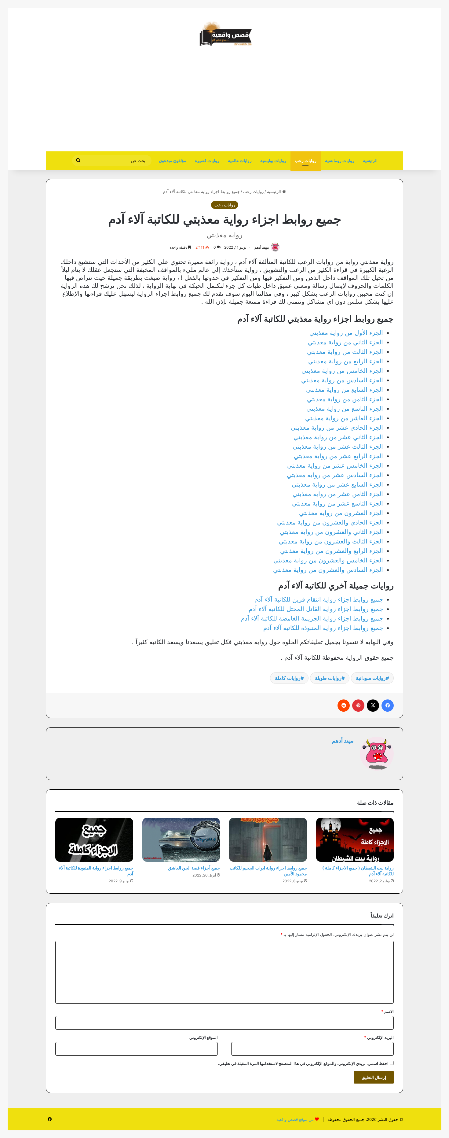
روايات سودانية (371, 678)
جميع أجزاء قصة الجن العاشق (194, 867)
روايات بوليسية (273, 160)
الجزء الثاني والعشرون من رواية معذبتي (331, 532)
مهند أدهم (261, 247)
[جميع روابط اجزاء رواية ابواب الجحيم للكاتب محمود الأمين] (268, 840)
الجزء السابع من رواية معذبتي (344, 389)
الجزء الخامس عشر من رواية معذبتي (335, 465)
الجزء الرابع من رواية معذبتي (345, 361)
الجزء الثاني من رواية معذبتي (345, 342)
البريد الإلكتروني (379, 1037)
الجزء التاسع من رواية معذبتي (344, 408)
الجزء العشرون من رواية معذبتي (341, 513)
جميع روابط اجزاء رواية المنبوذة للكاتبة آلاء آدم (323, 628)
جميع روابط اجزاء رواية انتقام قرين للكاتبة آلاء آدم (318, 599)
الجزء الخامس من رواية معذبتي (342, 370)
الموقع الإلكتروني (203, 1037)
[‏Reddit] (344, 705)
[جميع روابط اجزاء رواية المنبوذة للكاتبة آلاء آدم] (94, 840)
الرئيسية (370, 160)
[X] (373, 705)
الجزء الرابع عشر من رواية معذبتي (338, 456)
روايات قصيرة (207, 160)
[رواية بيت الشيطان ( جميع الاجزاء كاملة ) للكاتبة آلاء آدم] (355, 840)
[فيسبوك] (387, 705)
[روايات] (224, 33)
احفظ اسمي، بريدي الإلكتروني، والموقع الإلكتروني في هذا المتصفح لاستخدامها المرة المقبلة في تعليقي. (303, 1063)
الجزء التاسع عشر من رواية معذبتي (337, 503)
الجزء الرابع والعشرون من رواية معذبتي (331, 550)
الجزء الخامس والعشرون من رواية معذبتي (328, 560)
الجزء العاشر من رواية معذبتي (344, 418)
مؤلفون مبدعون (172, 160)
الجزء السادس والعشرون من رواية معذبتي (328, 569)
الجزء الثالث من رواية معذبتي (345, 351)
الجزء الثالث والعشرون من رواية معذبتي (331, 541)
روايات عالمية (240, 160)
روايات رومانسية (339, 160)
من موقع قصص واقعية (295, 1119)
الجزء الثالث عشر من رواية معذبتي (338, 446)
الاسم (387, 1011)
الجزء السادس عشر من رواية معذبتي (335, 475)
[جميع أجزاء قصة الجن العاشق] (181, 840)
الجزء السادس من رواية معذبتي (342, 380)
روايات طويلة (328, 678)
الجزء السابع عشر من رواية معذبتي (337, 484)
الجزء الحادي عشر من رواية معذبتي (337, 427)
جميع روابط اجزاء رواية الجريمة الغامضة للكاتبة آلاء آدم (312, 618)
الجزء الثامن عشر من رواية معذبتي (338, 494)
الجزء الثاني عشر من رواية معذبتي (338, 437)
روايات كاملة (288, 678)
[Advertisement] (352, 102)
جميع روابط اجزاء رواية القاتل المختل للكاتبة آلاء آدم (316, 609)
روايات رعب (305, 160)
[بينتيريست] (358, 705)
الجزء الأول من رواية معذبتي (346, 332)
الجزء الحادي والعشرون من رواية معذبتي (330, 522)
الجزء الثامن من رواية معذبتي (345, 399)
